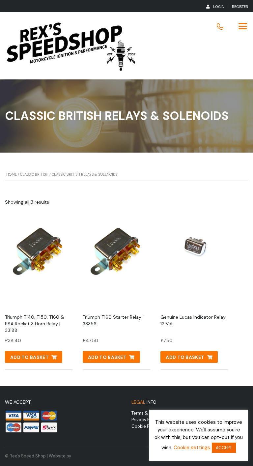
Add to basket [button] (29, 357)
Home (11, 174)
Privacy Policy (145, 419)
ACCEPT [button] (224, 448)
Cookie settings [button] (192, 447)
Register (240, 6)
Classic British (34, 174)
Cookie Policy (145, 426)
